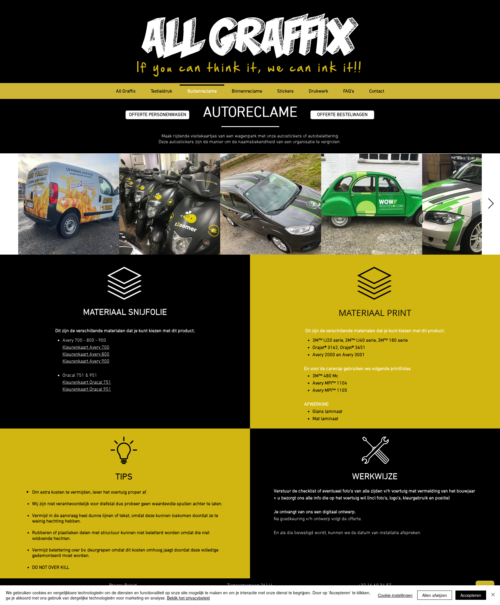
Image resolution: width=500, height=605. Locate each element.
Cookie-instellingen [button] (395, 595)
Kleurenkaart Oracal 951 (86, 389)
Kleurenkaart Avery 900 (85, 361)
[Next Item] (491, 203)
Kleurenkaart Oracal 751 (86, 382)
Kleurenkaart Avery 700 (85, 347)
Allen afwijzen (434, 595)
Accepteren (470, 595)
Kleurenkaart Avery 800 (85, 354)
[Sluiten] (493, 595)
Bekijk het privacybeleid (188, 598)
